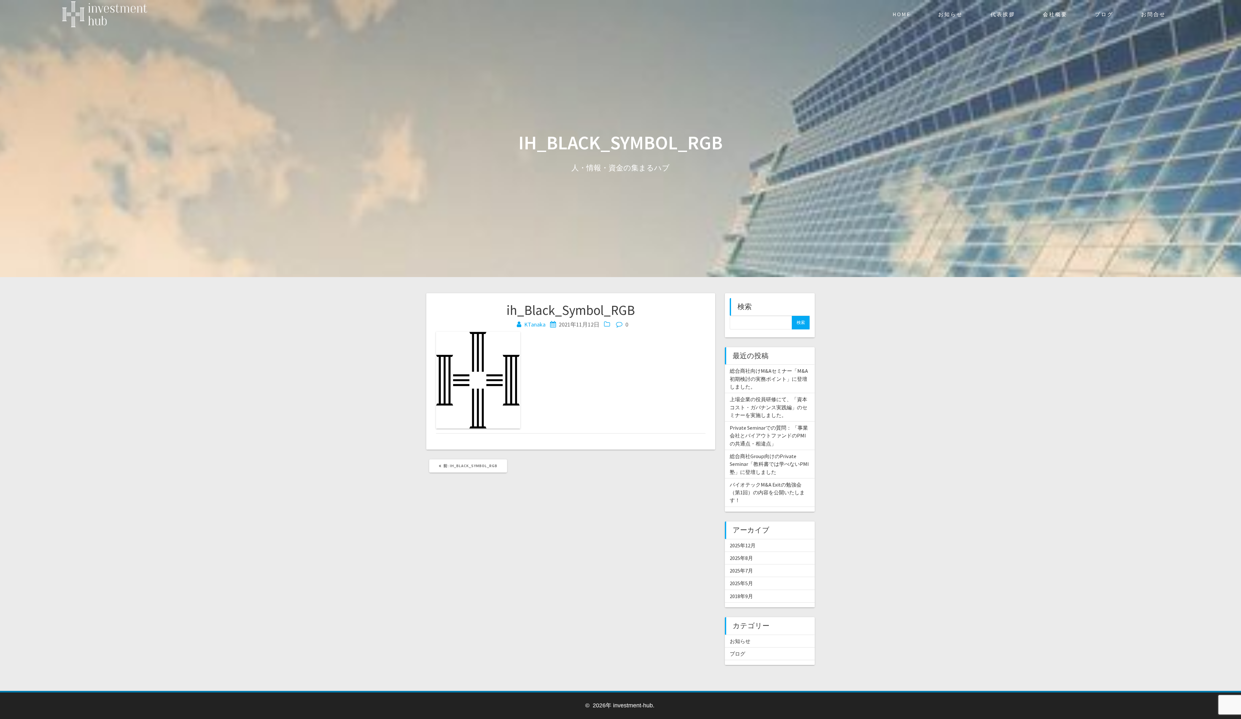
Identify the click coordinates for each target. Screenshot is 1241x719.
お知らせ (950, 14)
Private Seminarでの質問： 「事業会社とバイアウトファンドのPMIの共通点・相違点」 (769, 435)
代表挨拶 (1003, 14)
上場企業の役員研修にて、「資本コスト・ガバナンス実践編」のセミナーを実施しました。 (768, 407)
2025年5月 (741, 583)
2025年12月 (743, 545)
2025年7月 (741, 570)
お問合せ (1153, 14)
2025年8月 (741, 558)
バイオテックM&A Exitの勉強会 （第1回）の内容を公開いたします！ (767, 492)
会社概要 (1055, 14)
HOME (902, 14)
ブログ (1104, 14)
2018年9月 (741, 596)
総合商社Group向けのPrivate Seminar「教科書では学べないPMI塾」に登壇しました (769, 464)
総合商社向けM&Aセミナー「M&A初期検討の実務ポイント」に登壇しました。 (769, 379)
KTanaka (535, 324)
